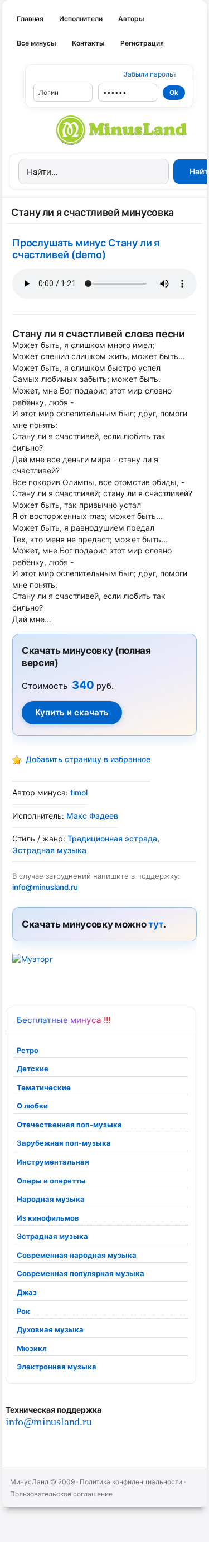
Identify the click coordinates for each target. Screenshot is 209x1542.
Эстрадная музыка (52, 1236)
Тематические (44, 1087)
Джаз (27, 1292)
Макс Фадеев (92, 815)
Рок (23, 1311)
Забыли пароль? (150, 74)
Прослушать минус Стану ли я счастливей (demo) (85, 248)
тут (155, 924)
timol (79, 792)
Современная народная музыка (77, 1255)
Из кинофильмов (48, 1217)
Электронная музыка (56, 1366)
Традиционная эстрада (112, 838)
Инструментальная (53, 1161)
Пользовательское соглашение (61, 1494)
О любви (32, 1105)
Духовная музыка (50, 1329)
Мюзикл (32, 1348)
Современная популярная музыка (80, 1273)
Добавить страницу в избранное (88, 759)
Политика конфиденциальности (131, 1482)
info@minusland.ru (49, 1421)
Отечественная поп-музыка (69, 1124)
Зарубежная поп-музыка (64, 1142)
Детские (32, 1068)
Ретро (27, 1050)
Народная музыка (51, 1199)
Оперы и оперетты (51, 1180)
